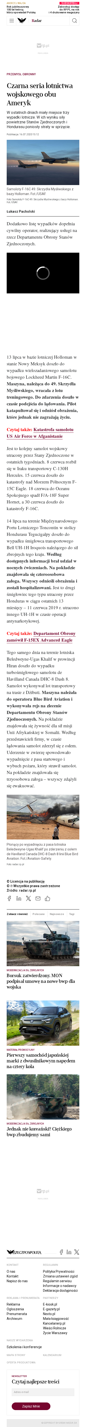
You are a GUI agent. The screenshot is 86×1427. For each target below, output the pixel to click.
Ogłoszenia (15, 1309)
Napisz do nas (17, 1281)
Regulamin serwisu (57, 1281)
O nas (11, 1271)
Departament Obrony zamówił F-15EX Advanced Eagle (41, 636)
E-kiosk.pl (50, 1304)
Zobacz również (17, 914)
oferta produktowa (21, 1362)
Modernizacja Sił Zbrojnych (25, 970)
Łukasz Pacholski (21, 211)
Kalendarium (52, 1355)
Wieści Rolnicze (54, 1328)
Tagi (71, 914)
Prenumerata (17, 1314)
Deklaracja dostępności (60, 1290)
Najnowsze (57, 914)
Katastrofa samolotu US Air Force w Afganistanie (40, 432)
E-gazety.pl (51, 1309)
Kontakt (12, 1276)
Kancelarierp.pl (54, 1323)
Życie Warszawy (55, 1333)
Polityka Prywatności (58, 1271)
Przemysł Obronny (21, 74)
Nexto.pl (49, 1314)
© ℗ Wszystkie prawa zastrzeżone (33, 886)
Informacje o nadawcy (59, 1286)
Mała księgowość (56, 1319)
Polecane (38, 914)
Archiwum (14, 1319)
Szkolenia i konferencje (24, 1347)
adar (37, 20)
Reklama (13, 1304)
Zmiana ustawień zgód (60, 1276)
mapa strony (16, 1355)
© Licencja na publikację (26, 881)
